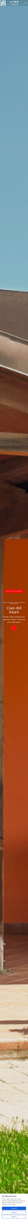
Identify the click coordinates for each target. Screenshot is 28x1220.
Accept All (14, 1208)
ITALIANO (14, 4)
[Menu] (25, 3)
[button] (14, 591)
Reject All (14, 1216)
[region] (14, 1207)
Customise (14, 1212)
